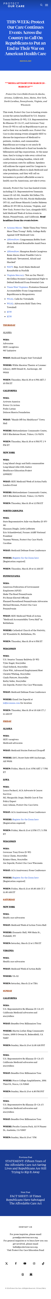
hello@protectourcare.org (25, 1246)
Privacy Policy (41, 1288)
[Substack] (31, 1276)
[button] (46, 5)
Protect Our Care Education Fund (28, 1250)
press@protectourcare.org (25, 1237)
